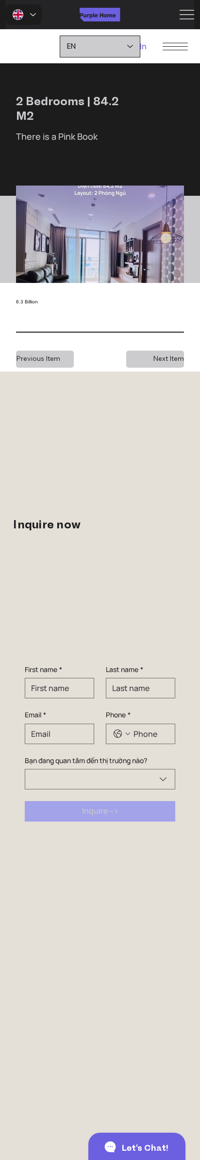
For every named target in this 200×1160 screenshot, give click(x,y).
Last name (124, 669)
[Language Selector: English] (24, 14)
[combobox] (100, 779)
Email (35, 714)
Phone (118, 714)
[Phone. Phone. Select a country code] (122, 734)
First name (43, 669)
